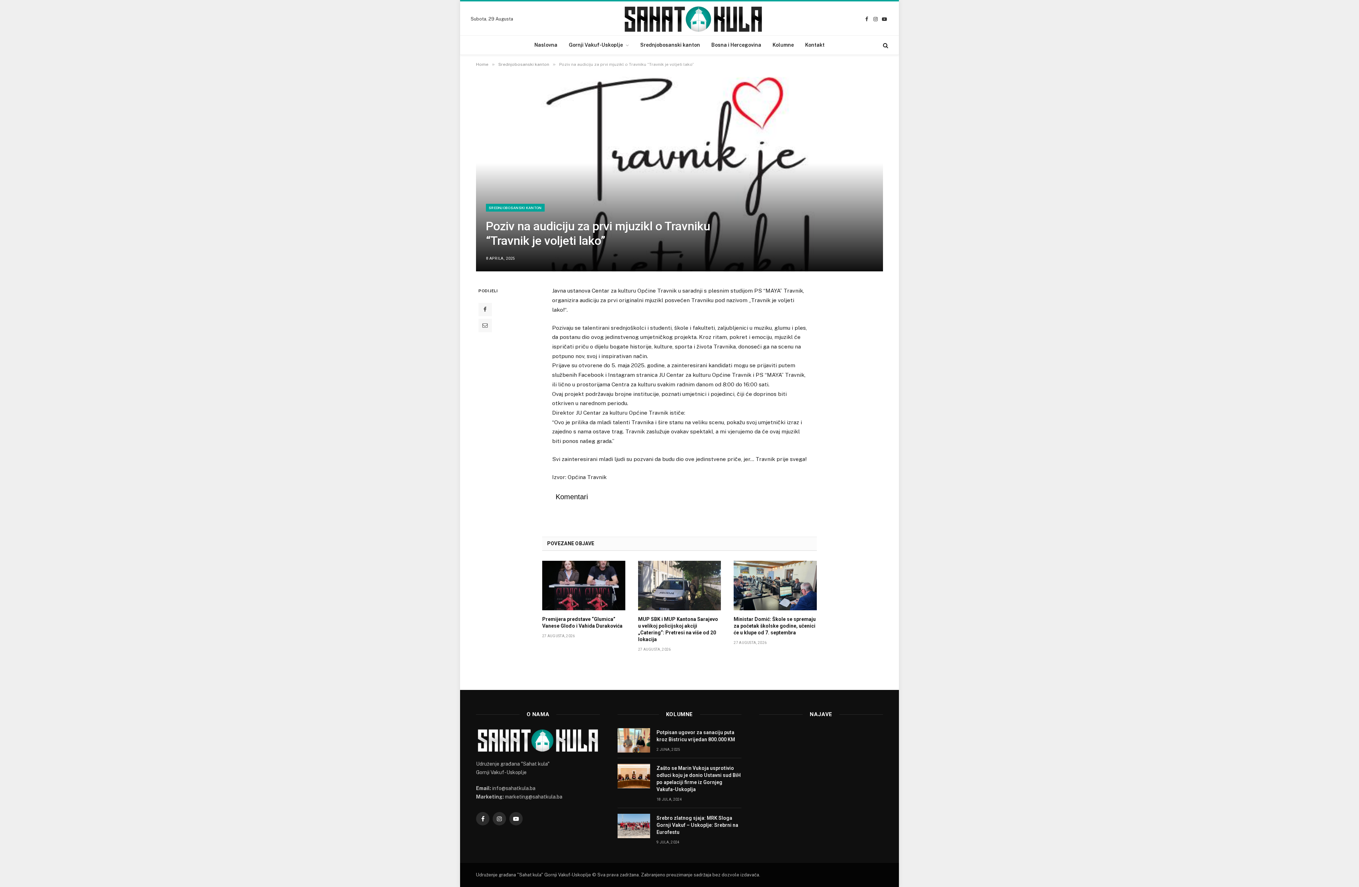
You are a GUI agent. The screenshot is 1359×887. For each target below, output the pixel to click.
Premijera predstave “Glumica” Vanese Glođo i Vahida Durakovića (582, 622)
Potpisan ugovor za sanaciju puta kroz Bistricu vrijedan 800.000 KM (695, 736)
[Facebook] (485, 309)
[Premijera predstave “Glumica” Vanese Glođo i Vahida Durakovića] (583, 585)
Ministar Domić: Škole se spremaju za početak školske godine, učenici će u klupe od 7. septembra (775, 625)
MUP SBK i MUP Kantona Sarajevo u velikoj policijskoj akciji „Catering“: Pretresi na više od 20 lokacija (678, 629)
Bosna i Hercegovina (736, 45)
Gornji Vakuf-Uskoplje (596, 45)
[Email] (485, 325)
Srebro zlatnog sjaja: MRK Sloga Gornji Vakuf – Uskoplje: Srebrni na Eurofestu (697, 825)
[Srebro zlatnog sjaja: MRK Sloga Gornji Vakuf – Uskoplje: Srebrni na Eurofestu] (634, 826)
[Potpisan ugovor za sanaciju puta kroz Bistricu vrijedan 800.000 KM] (634, 740)
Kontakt (815, 45)
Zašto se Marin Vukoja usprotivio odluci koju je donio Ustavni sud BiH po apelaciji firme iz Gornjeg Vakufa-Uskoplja (698, 778)
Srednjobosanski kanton (670, 45)
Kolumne (783, 45)
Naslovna (545, 45)
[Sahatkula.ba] (693, 19)
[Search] (885, 45)
